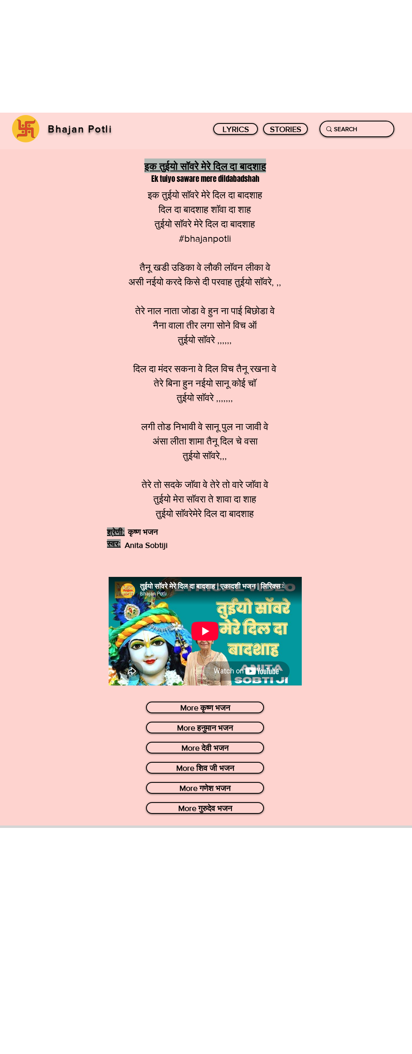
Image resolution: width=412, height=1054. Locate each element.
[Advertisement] (206, 56)
